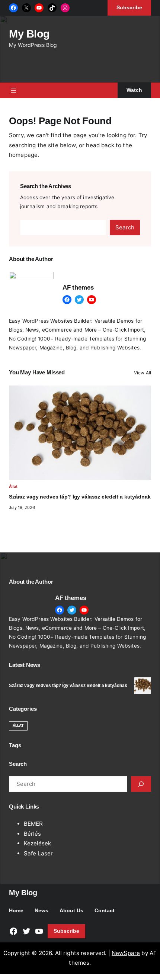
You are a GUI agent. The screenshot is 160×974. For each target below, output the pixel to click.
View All (142, 372)
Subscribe (66, 931)
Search (124, 227)
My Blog (29, 34)
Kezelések (37, 843)
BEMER (33, 823)
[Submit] (141, 784)
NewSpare (126, 953)
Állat (13, 486)
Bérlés (32, 833)
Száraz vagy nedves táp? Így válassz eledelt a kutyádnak (79, 497)
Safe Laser (38, 853)
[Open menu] (13, 90)
